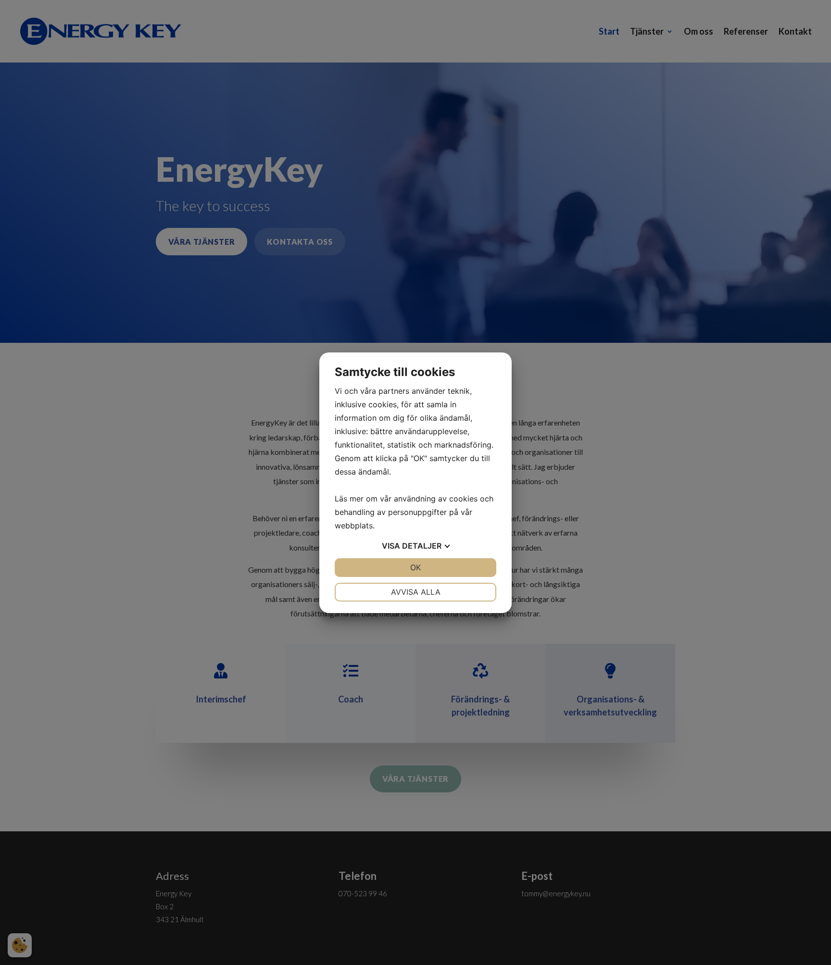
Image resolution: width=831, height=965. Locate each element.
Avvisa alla (416, 592)
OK (415, 567)
